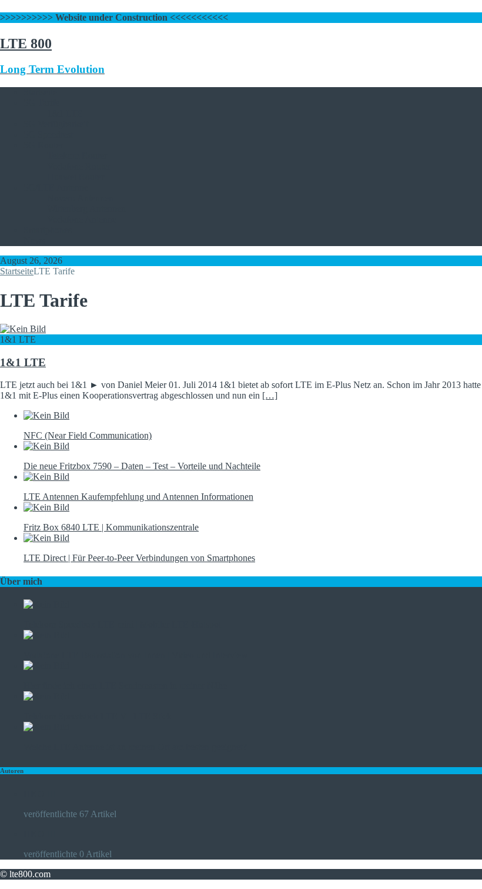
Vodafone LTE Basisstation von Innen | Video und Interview (136, 655)
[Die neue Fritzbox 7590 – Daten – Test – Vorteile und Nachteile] (46, 446)
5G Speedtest (48, 135)
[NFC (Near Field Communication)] (46, 415)
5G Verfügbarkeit (56, 124)
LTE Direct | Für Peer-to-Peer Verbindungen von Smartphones (139, 558)
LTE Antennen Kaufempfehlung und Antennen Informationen (138, 497)
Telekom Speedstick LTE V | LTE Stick (98, 716)
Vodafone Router (79, 166)
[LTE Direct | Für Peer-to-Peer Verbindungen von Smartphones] (46, 538)
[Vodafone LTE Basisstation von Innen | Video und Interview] (46, 635)
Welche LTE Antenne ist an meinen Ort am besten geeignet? (135, 747)
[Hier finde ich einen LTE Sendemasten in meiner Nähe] (46, 666)
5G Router (43, 145)
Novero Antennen (80, 198)
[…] (269, 395)
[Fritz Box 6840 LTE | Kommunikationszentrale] (46, 507)
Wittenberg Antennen (86, 209)
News (34, 240)
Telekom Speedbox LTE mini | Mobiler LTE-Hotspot (122, 624)
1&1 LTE (65, 113)
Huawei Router (75, 177)
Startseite (40, 92)
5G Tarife (41, 103)
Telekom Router (77, 156)
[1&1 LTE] (23, 329)
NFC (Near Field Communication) (88, 435)
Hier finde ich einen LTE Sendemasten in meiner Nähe (125, 686)
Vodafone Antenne (81, 219)
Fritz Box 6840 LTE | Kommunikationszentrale (111, 527)
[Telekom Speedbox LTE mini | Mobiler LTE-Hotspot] (46, 604)
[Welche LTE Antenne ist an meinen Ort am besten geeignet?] (46, 727)
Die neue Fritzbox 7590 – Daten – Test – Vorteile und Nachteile (142, 466)
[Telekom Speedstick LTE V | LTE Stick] (46, 696)
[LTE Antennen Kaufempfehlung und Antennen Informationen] (46, 477)
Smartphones (48, 230)
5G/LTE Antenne (56, 188)
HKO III (40, 794)
